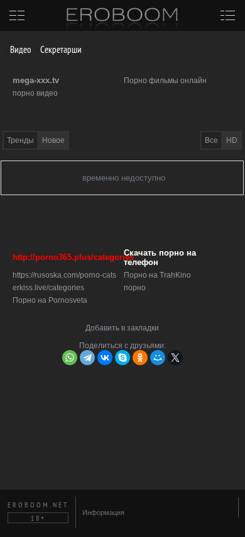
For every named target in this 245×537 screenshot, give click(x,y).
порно (135, 287)
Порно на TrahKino (157, 275)
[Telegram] (87, 357)
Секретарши (60, 49)
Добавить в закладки (122, 328)
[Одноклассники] (140, 357)
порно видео (35, 93)
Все (211, 140)
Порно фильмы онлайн (165, 80)
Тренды (20, 140)
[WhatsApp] (69, 357)
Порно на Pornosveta (50, 300)
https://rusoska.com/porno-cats (64, 275)
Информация (103, 512)
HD (231, 140)
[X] (175, 357)
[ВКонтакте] (104, 357)
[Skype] (122, 357)
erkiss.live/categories (48, 287)
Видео (19, 49)
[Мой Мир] (157, 357)
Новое (53, 140)
